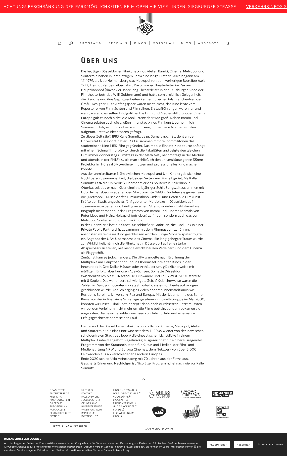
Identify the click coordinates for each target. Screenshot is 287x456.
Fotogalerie (57, 409)
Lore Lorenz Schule (125, 393)
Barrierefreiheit (91, 406)
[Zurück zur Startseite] (143, 24)
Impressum (88, 412)
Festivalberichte (60, 412)
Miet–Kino (56, 396)
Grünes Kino (89, 403)
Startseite (59, 43)
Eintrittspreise (59, 393)
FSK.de (117, 409)
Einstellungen (272, 444)
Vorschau (164, 43)
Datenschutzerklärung (116, 450)
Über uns (87, 390)
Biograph (119, 399)
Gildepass (56, 403)
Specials (118, 43)
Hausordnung (90, 396)
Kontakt (86, 393)
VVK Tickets (70, 43)
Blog (186, 43)
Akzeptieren (218, 444)
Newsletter (57, 390)
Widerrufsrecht (91, 409)
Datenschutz (89, 416)
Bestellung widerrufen (69, 426)
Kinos (140, 43)
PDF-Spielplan (58, 406)
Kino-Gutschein (60, 399)
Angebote (208, 43)
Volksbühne (121, 396)
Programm (91, 43)
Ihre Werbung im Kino (123, 414)
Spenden (55, 416)
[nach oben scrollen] (143, 379)
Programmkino (123, 403)
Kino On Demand (123, 390)
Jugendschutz (90, 399)
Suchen (227, 43)
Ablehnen (243, 444)
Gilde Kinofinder (123, 406)
